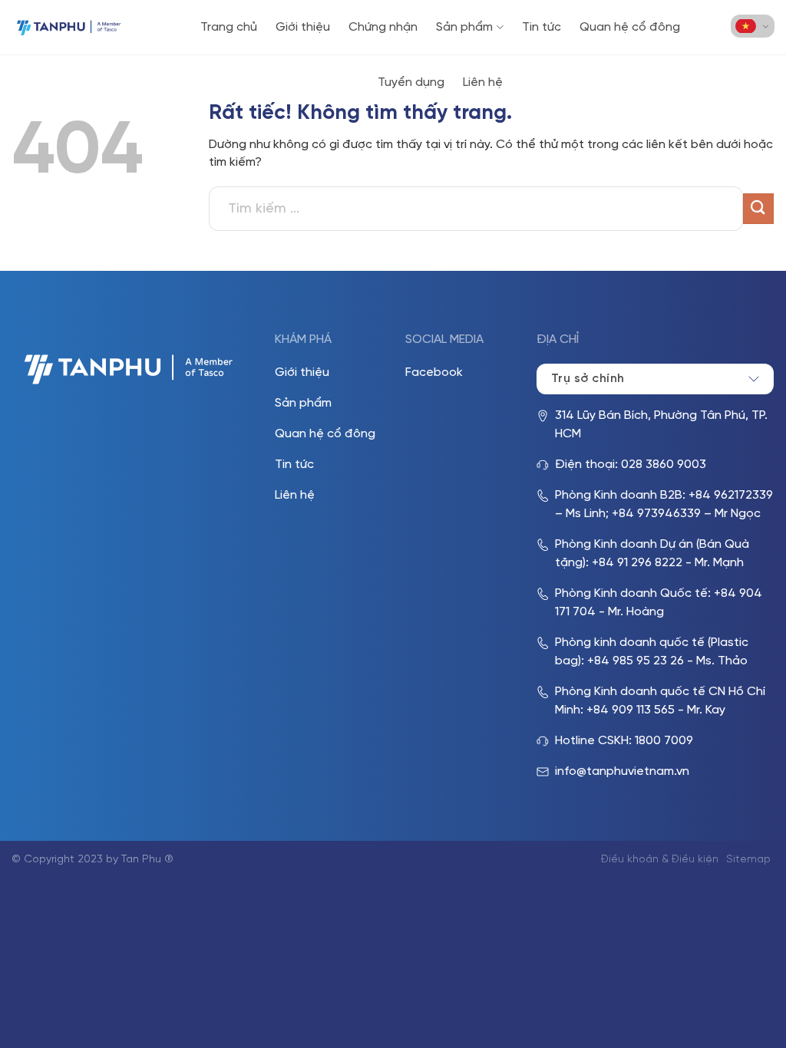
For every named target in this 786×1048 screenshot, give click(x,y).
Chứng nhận (383, 27)
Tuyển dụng (411, 82)
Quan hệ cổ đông (630, 27)
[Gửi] (758, 208)
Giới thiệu (303, 27)
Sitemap (748, 859)
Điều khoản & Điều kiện (659, 859)
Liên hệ (483, 82)
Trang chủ (228, 27)
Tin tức (541, 27)
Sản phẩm (464, 27)
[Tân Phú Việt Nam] (69, 27)
